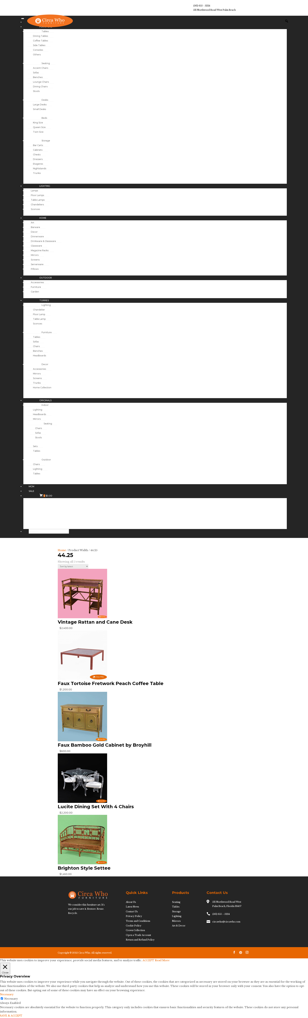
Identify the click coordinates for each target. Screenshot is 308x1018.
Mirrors (176, 921)
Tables (175, 906)
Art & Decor (178, 925)
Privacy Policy (134, 916)
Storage (176, 911)
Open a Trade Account (138, 935)
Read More (162, 960)
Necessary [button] (7, 994)
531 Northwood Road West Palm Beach (214, 10)
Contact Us (132, 911)
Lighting (176, 916)
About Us (131, 902)
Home (62, 550)
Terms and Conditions (138, 921)
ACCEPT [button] (148, 960)
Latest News (132, 906)
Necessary (11, 998)
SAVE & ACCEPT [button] (11, 1015)
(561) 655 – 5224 (221, 914)
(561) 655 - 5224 (201, 5)
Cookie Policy (133, 925)
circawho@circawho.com (226, 921)
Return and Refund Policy (140, 939)
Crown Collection (135, 930)
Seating (176, 902)
